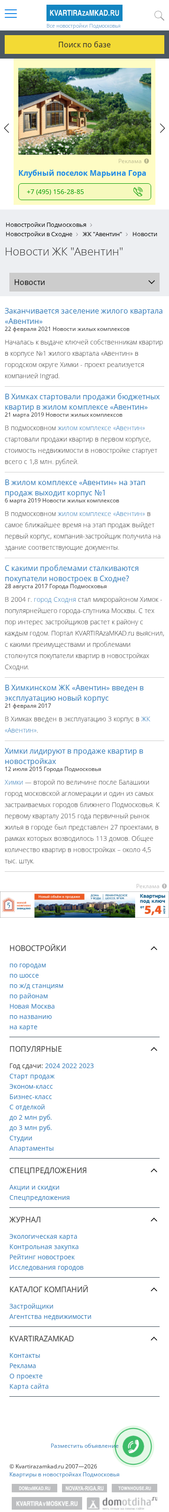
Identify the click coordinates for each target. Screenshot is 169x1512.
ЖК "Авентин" (102, 234)
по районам (28, 995)
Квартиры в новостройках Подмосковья (64, 1474)
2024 (52, 1065)
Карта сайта (29, 1386)
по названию (30, 1016)
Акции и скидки (34, 1187)
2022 (69, 1065)
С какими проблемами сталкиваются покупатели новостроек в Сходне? (72, 573)
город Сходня (55, 599)
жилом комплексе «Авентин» (101, 427)
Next (162, 137)
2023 (86, 1065)
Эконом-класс (31, 1086)
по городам (27, 964)
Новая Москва (32, 1006)
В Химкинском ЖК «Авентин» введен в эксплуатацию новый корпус (74, 692)
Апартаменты (31, 1148)
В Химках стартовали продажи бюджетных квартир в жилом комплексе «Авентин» (82, 401)
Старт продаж (31, 1075)
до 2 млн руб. (30, 1117)
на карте (23, 1026)
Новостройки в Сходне (39, 234)
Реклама (22, 1365)
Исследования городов (46, 1267)
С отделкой (27, 1106)
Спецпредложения (39, 1197)
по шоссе (24, 975)
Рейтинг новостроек (42, 1256)
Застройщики (31, 1306)
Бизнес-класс (30, 1096)
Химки (14, 782)
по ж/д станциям (36, 985)
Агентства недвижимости (50, 1316)
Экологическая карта (43, 1236)
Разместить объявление (85, 1446)
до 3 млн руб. (30, 1127)
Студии (20, 1137)
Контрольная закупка (44, 1246)
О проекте (26, 1375)
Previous (7, 137)
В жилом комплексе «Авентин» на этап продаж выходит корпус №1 (75, 487)
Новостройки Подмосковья (46, 224)
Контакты (24, 1355)
